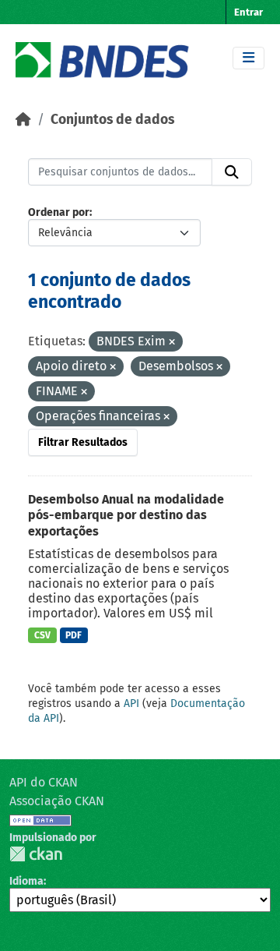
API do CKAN (43, 782)
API (131, 703)
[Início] (23, 119)
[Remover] (172, 343)
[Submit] (232, 172)
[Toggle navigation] (248, 58)
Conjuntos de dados (112, 119)
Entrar (248, 12)
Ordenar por (58, 212)
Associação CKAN (56, 801)
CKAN (35, 854)
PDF (73, 635)
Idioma (26, 881)
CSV (42, 635)
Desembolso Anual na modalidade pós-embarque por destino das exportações (126, 515)
